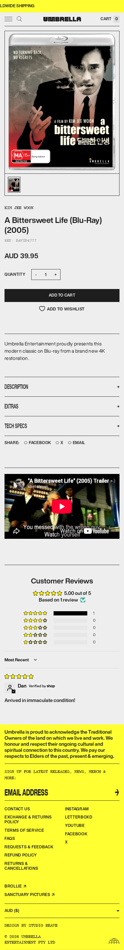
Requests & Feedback (29, 847)
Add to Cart (62, 295)
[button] (36, 613)
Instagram (77, 809)
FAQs (10, 838)
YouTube (75, 825)
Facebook (40, 442)
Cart (109, 19)
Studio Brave (43, 925)
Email (79, 442)
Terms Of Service (24, 830)
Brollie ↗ (16, 886)
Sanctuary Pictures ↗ (30, 895)
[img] (19, 676)
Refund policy (21, 855)
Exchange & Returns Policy (28, 819)
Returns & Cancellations (21, 866)
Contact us (17, 809)
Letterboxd (78, 817)
